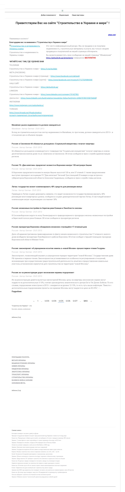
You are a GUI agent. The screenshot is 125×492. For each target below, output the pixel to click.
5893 (86, 301)
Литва (14, 190)
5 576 (68, 301)
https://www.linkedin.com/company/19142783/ (60, 94)
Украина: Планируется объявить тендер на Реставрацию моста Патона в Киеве (34, 442)
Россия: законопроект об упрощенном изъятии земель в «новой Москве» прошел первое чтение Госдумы (58, 248)
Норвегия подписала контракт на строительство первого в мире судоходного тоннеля (35, 463)
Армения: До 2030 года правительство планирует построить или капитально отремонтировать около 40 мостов (43, 470)
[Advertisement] (33, 4)
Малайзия (16, 129)
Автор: (28, 129)
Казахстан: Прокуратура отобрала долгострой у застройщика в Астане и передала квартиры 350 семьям (41, 438)
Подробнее (17, 291)
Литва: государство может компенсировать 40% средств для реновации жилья (47, 187)
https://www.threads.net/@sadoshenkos (25, 113)
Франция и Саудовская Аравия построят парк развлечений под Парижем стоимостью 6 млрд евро (39, 435)
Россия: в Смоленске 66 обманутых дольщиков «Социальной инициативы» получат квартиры (53, 144)
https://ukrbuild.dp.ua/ (49, 87)
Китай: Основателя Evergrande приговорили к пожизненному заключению (32, 454)
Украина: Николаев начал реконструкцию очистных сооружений (29, 447)
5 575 (61, 301)
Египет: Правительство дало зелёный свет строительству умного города (32, 467)
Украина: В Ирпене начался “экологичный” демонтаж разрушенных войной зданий (34, 477)
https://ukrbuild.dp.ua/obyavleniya (59, 58)
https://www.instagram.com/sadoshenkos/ (26, 105)
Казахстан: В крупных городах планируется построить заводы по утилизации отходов (36, 461)
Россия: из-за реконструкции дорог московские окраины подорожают (43, 272)
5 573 (47, 301)
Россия (15, 147)
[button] (3, 2)
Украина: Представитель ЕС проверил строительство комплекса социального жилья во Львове (38, 458)
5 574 (54, 301)
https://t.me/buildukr (49, 69)
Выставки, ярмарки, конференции (21, 309)
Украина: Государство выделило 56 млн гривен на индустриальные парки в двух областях (37, 449)
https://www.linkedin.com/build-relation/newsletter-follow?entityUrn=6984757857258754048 (58, 98)
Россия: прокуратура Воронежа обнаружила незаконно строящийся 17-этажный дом (49, 227)
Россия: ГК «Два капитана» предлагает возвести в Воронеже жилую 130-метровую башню (52, 165)
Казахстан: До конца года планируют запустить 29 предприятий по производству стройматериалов (39, 472)
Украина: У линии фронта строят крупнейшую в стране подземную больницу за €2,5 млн (36, 440)
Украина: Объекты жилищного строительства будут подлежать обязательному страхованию (37, 456)
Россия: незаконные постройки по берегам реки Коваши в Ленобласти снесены (47, 208)
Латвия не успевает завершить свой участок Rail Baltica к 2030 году (31, 445)
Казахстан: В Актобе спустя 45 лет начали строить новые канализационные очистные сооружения (39, 465)
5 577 (75, 301)
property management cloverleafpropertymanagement (31, 115)
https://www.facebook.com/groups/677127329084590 (70, 80)
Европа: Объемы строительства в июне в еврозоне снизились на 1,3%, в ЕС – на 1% (35, 451)
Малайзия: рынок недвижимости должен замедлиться (36, 125)
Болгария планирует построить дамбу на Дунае (25, 433)
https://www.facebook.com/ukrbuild (65, 76)
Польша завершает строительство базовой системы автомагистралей (31, 474)
